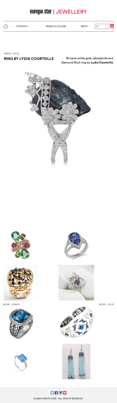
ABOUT (84, 26)
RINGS (7, 53)
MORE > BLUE (106, 304)
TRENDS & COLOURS (55, 26)
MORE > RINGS (11, 304)
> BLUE (15, 53)
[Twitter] (52, 392)
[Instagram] (60, 392)
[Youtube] (64, 392)
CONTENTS (21, 26)
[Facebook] (56, 392)
